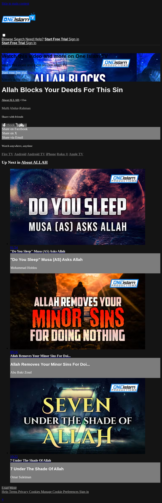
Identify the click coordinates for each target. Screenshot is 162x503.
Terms (13, 491)
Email (23, 125)
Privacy (23, 491)
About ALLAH (11, 100)
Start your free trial (14, 72)
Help (5, 491)
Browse (8, 39)
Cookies (35, 491)
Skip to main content (15, 3)
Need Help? (35, 39)
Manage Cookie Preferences (60, 491)
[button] (4, 35)
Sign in (74, 39)
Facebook (9, 125)
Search (20, 39)
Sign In (31, 43)
